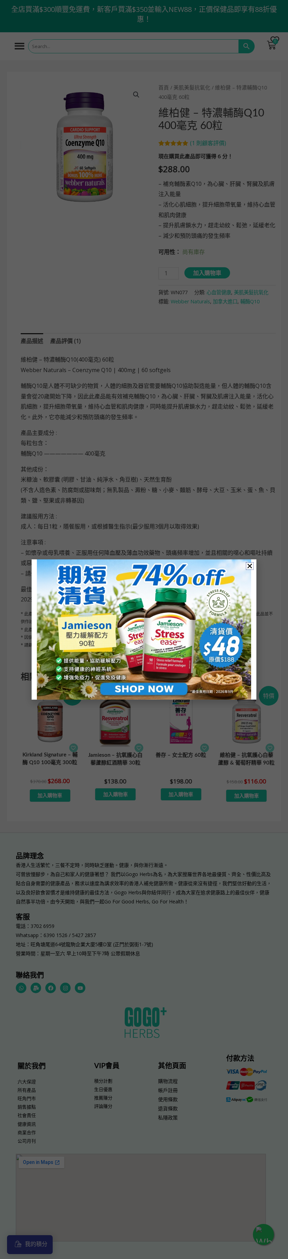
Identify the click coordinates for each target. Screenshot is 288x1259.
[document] (144, 629)
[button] (250, 566)
